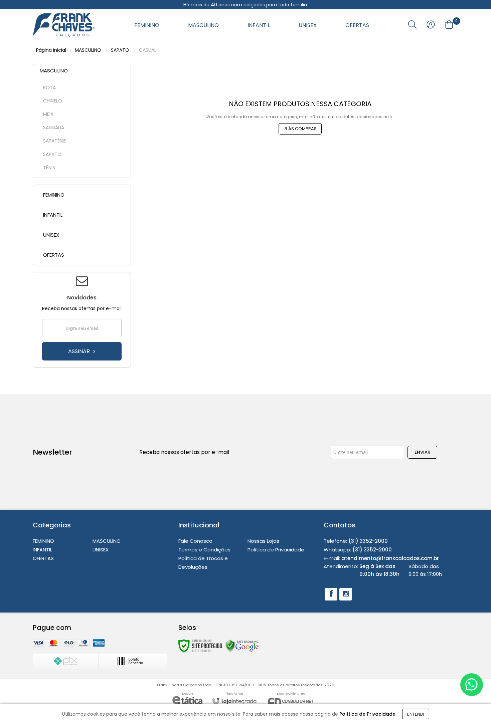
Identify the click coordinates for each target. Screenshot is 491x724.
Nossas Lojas (263, 540)
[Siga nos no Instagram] (345, 594)
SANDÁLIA (53, 127)
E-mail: (381, 558)
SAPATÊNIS (54, 141)
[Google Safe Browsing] (242, 645)
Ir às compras (300, 129)
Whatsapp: (358, 549)
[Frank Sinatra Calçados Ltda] (64, 25)
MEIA (48, 114)
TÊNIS (49, 167)
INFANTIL (42, 549)
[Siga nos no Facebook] (331, 594)
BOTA (49, 87)
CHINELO (52, 100)
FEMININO (43, 540)
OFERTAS (43, 558)
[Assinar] (82, 351)
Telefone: (356, 540)
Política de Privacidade (276, 549)
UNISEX (101, 549)
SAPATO (120, 50)
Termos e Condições (204, 549)
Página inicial (51, 50)
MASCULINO (88, 50)
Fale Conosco (195, 540)
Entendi (415, 714)
